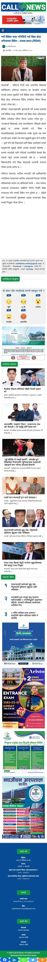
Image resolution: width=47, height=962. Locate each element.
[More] (42, 960)
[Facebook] (4, 960)
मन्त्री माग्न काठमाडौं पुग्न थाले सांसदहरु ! (20, 497)
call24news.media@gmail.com (28, 264)
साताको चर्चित (8, 577)
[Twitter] (33, 960)
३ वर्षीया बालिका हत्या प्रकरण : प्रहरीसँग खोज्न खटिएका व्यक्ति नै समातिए (24, 615)
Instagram (28, 266)
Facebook (17, 266)
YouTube (30, 269)
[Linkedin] (14, 960)
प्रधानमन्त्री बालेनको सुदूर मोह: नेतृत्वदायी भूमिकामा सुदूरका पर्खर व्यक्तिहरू (24, 587)
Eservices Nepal (29, 955)
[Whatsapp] (23, 960)
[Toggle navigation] (3, 30)
